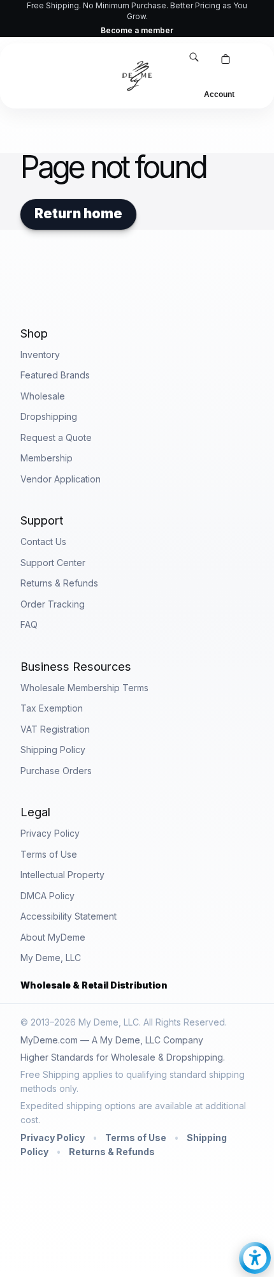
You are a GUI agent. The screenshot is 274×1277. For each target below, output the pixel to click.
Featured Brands (55, 375)
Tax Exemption (51, 708)
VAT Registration (55, 729)
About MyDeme (52, 937)
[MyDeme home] (137, 76)
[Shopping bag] (226, 60)
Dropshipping (48, 416)
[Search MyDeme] (194, 58)
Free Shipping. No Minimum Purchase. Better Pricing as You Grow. (137, 18)
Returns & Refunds (59, 583)
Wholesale (42, 396)
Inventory (40, 354)
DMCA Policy (47, 895)
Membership (46, 457)
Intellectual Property (62, 874)
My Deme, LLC (50, 957)
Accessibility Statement (68, 916)
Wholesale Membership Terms (84, 687)
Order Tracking (52, 604)
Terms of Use (48, 854)
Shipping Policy (52, 749)
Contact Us (43, 541)
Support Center (52, 562)
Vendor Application (60, 479)
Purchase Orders (56, 770)
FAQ (29, 624)
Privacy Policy (50, 833)
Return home (78, 213)
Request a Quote (56, 437)
